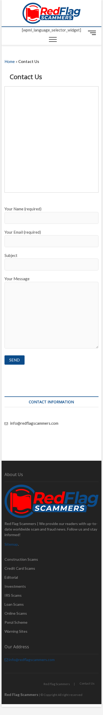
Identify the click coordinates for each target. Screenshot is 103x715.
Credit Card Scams (19, 568)
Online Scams (15, 613)
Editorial (11, 577)
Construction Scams (21, 559)
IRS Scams (13, 595)
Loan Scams (14, 604)
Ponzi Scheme (15, 622)
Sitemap (11, 544)
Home (9, 61)
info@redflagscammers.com (33, 423)
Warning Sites (15, 631)
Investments (15, 586)
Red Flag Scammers (57, 684)
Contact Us (87, 683)
